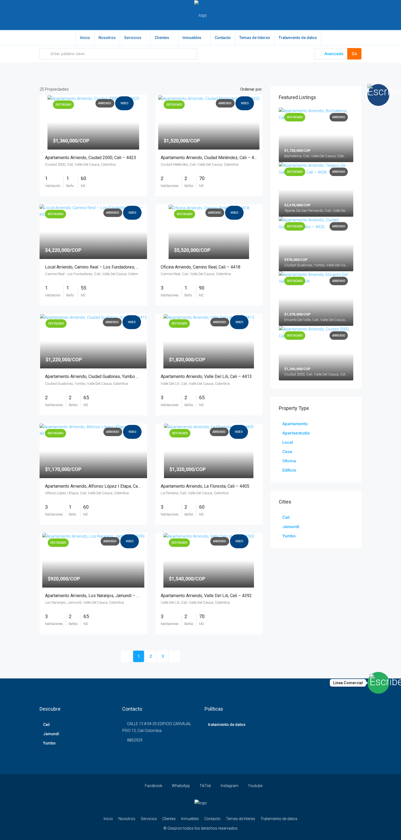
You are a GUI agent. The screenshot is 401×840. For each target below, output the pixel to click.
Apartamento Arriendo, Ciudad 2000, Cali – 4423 (90, 157)
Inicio (85, 37)
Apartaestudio (296, 433)
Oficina (289, 460)
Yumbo (289, 536)
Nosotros (107, 37)
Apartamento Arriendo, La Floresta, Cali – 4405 (205, 486)
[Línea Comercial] (378, 683)
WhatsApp (181, 786)
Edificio (289, 470)
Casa (287, 451)
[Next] (174, 656)
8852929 (134, 740)
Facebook (153, 786)
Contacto (223, 37)
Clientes (162, 37)
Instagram (229, 786)
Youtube (254, 786)
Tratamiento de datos (298, 37)
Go (354, 53)
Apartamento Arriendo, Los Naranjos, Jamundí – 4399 (95, 595)
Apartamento (295, 423)
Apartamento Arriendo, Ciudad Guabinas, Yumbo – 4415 (97, 376)
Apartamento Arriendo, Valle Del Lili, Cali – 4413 (206, 376)
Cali (286, 517)
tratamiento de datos (227, 724)
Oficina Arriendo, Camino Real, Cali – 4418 (200, 267)
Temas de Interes (254, 37)
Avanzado (333, 53)
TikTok (205, 786)
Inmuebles (191, 37)
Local (287, 442)
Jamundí (290, 526)
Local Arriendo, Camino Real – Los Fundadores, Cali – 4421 (101, 267)
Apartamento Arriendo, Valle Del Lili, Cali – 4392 (206, 595)
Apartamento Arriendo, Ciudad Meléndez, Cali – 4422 (211, 157)
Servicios (132, 37)
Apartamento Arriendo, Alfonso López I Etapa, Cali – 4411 (100, 486)
